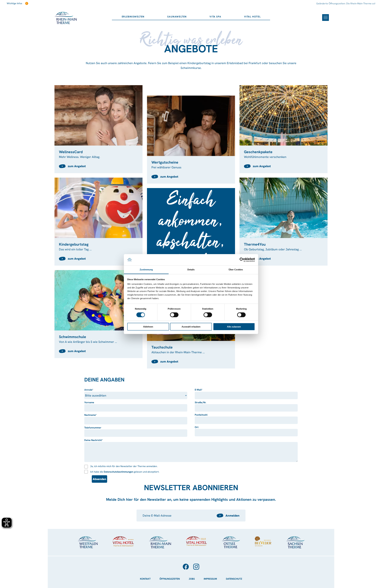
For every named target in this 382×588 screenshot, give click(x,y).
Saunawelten (177, 16)
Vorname (89, 402)
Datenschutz (234, 578)
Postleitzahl (201, 414)
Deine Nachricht (93, 440)
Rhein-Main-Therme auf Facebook (186, 567)
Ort (196, 427)
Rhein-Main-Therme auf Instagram (196, 567)
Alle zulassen (234, 326)
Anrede (91, 390)
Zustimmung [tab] (146, 269)
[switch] (174, 314)
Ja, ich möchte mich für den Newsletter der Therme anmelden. (124, 466)
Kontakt (145, 578)
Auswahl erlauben (191, 326)
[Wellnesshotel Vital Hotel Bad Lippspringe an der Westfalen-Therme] (123, 541)
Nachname (91, 415)
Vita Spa (215, 16)
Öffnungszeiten (170, 578)
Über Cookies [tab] (236, 269)
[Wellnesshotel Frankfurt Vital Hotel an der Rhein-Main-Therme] (196, 541)
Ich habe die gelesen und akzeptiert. (124, 471)
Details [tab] (191, 269)
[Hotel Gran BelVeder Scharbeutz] (263, 541)
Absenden (99, 479)
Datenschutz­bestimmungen (118, 471)
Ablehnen (148, 326)
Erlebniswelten (133, 16)
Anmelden (232, 515)
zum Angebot (77, 166)
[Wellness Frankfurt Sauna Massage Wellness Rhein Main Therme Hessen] (160, 542)
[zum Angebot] (98, 129)
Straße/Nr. (200, 402)
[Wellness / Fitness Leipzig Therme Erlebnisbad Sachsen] (295, 542)
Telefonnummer (92, 427)
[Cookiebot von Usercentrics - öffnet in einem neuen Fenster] (242, 260)
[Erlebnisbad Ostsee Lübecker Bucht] (231, 542)
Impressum (210, 578)
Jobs (192, 578)
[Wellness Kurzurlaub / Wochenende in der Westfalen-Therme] (88, 542)
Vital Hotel (252, 16)
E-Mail (201, 390)
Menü (325, 17)
